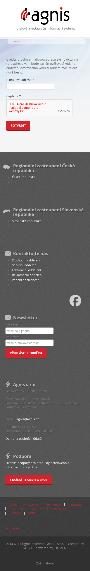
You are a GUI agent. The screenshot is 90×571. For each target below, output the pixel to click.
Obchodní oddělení (26, 260)
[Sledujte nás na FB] (79, 300)
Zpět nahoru (45, 563)
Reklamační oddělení (27, 275)
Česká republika (23, 177)
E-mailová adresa (20, 80)
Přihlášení (12, 528)
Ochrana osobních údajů (23, 438)
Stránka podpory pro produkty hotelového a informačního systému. (37, 465)
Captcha (13, 96)
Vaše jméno (13, 324)
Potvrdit (18, 125)
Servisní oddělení (24, 265)
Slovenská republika (26, 221)
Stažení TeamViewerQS (28, 480)
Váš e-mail (13, 336)
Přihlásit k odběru (26, 353)
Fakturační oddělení (26, 270)
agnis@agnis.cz (27, 419)
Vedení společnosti (26, 280)
